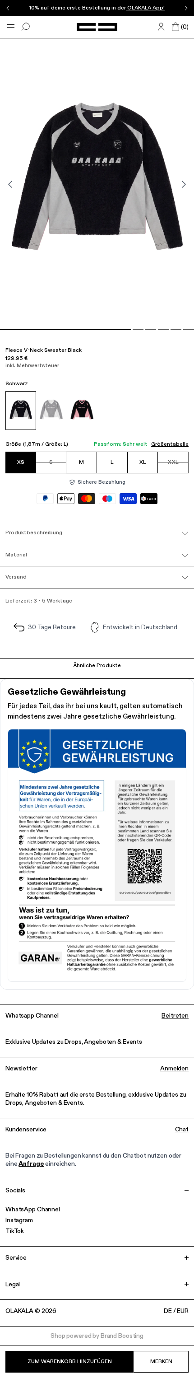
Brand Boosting (122, 1336)
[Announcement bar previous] (8, 8)
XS (20, 462)
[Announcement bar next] (186, 8)
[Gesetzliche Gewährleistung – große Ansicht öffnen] (97, 855)
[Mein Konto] (161, 27)
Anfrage (31, 1164)
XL (142, 462)
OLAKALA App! (145, 8)
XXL (173, 462)
